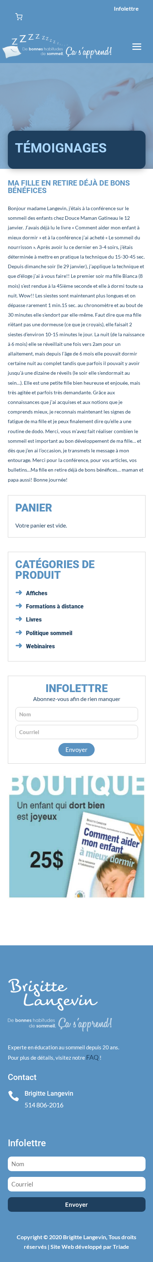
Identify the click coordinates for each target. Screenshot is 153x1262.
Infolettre (126, 8)
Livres (34, 619)
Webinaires (40, 646)
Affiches (36, 593)
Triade (121, 1246)
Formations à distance (55, 606)
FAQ (92, 1057)
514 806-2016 (44, 1105)
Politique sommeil (49, 633)
